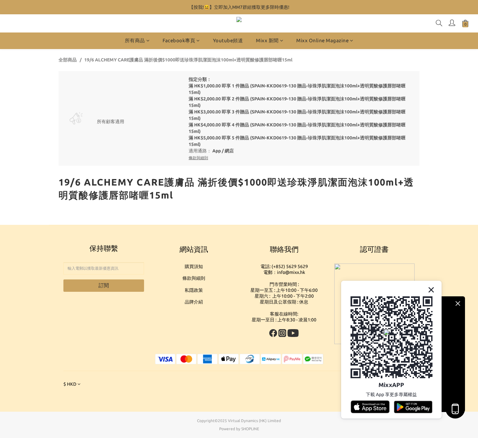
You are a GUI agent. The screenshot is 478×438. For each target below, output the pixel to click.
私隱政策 (194, 290)
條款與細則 (193, 278)
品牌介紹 (194, 301)
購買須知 (194, 266)
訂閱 (104, 285)
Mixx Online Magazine (322, 40)
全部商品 (68, 59)
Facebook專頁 (179, 40)
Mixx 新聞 (267, 40)
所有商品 (135, 40)
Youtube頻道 (228, 40)
